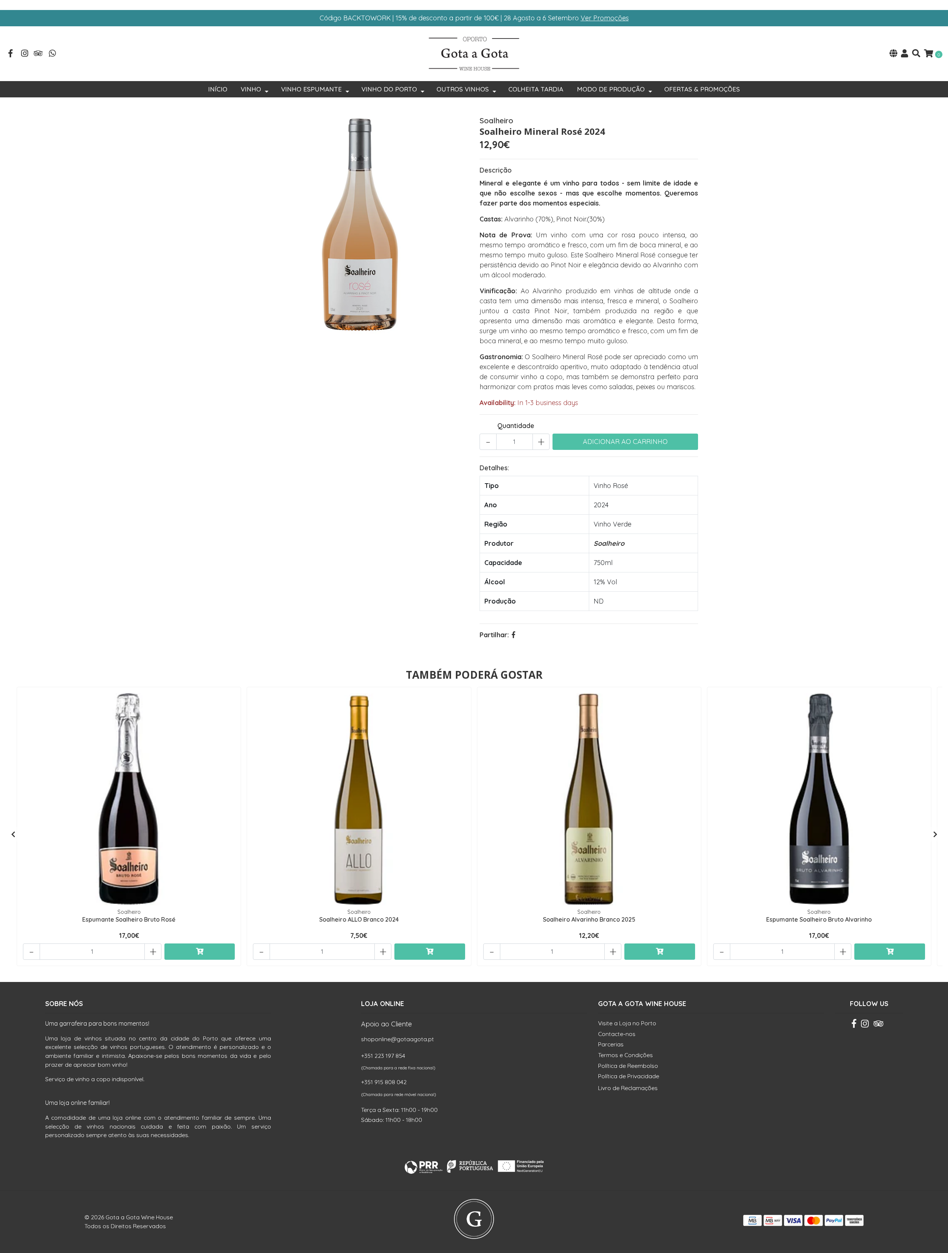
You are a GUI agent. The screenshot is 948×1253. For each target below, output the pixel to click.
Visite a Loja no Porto (627, 1023)
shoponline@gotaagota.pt (397, 1039)
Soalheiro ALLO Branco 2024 (359, 919)
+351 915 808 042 (384, 1082)
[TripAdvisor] (38, 54)
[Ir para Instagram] (25, 54)
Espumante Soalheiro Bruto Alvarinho (819, 919)
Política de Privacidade (628, 1076)
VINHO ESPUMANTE (311, 89)
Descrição (496, 170)
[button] (893, 54)
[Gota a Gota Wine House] (474, 53)
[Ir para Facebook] (11, 54)
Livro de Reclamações (628, 1088)
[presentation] (13, 834)
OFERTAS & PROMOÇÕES (702, 89)
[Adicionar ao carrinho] (199, 951)
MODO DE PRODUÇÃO (611, 89)
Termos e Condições (625, 1055)
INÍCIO (217, 89)
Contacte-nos (616, 1034)
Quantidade (515, 425)
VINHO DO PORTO (389, 89)
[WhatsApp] (52, 54)
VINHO (251, 89)
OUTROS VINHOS (463, 89)
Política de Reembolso (628, 1065)
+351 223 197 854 (383, 1055)
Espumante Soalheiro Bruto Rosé (129, 919)
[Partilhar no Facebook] (513, 635)
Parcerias (611, 1044)
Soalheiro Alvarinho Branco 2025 (589, 919)
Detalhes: (494, 468)
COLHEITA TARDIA (535, 89)
